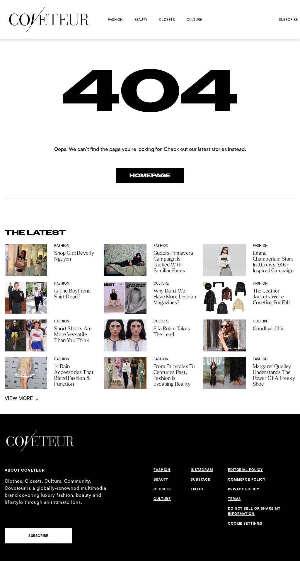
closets (167, 19)
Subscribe (288, 19)
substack (200, 479)
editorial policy (245, 469)
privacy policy (243, 489)
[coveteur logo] (49, 19)
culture (194, 19)
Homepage (150, 175)
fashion (115, 19)
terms (234, 498)
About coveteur (25, 470)
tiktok (197, 489)
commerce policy (246, 479)
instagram (202, 469)
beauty (140, 19)
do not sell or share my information (254, 511)
